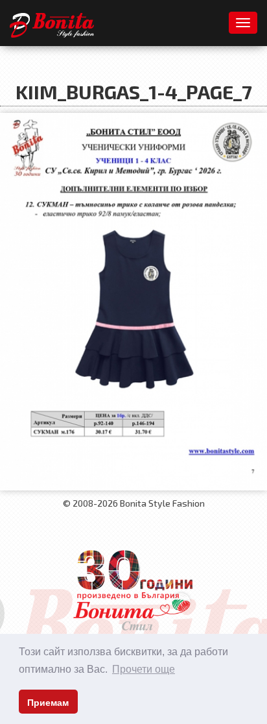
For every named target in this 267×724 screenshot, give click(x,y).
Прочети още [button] (143, 669)
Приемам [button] (48, 702)
